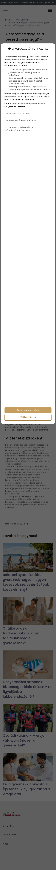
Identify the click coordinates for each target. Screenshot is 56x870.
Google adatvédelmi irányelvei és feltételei (24, 105)
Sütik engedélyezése (28, 410)
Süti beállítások (28, 417)
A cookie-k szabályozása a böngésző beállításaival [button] (19, 129)
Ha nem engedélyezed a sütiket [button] (21, 120)
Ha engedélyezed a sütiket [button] (19, 113)
